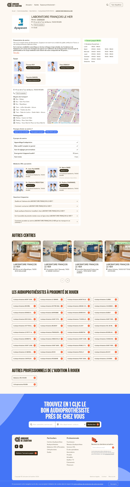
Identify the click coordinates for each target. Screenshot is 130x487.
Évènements (70, 462)
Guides (36, 5)
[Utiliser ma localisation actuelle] (85, 424)
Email (35, 27)
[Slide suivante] (68, 280)
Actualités (70, 457)
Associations (70, 452)
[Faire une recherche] (107, 5)
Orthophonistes (52, 449)
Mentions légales (95, 476)
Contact (104, 476)
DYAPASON (40, 19)
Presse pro (70, 465)
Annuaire (29, 5)
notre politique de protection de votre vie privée (88, 484)
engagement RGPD (109, 454)
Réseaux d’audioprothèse (74, 444)
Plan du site (112, 476)
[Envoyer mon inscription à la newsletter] (113, 447)
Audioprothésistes (52, 444)
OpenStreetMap (66, 123)
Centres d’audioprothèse (54, 442)
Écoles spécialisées (73, 449)
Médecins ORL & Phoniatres (56, 447)
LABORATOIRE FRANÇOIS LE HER (25, 265)
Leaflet (55, 123)
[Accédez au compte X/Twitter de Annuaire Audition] (21, 446)
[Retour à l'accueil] (26, 439)
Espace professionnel (47, 5)
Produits (69, 455)
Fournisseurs (70, 442)
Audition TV (70, 460)
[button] (63, 104)
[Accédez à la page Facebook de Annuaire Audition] (16, 446)
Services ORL (71, 447)
